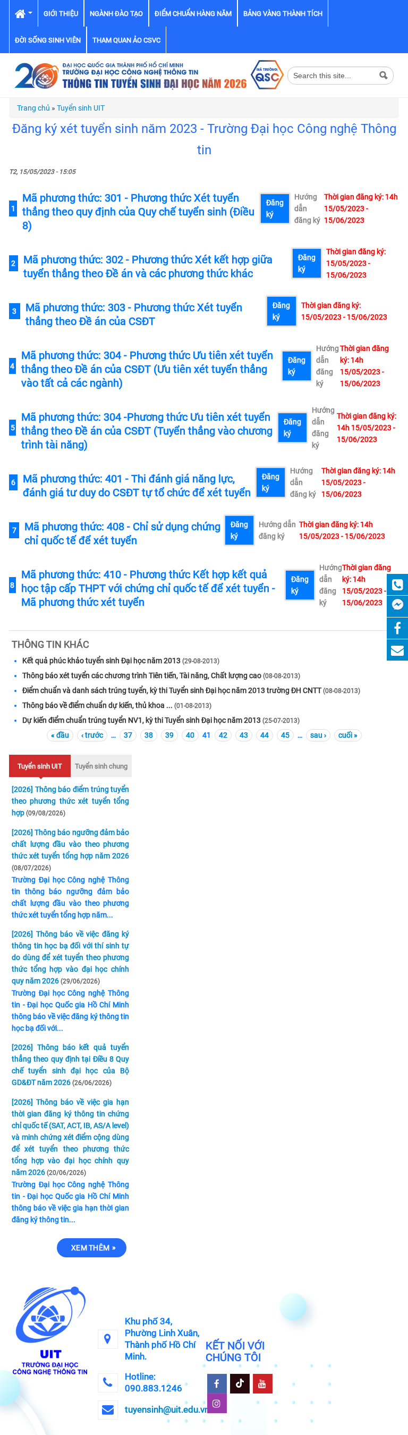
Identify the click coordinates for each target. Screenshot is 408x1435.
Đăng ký (275, 208)
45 (285, 735)
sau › (318, 735)
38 (148, 735)
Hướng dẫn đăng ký (307, 208)
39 (169, 735)
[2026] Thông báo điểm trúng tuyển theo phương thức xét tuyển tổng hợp (70, 801)
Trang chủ (33, 108)
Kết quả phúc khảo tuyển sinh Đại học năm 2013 (101, 660)
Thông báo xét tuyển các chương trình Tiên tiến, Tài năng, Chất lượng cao (141, 675)
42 (223, 735)
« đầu (60, 735)
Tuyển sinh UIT (81, 108)
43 (244, 735)
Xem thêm (90, 1248)
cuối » (348, 735)
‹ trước (92, 735)
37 (128, 735)
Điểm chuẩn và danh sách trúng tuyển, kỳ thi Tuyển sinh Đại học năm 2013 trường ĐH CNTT (171, 690)
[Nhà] (148, 74)
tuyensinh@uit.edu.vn (167, 1409)
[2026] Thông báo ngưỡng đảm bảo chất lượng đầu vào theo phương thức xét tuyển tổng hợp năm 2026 (70, 844)
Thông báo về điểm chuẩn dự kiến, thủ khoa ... (98, 705)
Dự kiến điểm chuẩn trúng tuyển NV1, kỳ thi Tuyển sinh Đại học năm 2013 (141, 720)
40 (190, 735)
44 (264, 735)
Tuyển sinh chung (101, 766)
